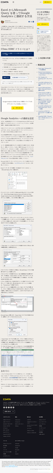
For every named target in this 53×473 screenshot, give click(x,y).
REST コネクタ (6, 430)
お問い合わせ (46, 2)
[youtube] (9, 407)
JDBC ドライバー (6, 421)
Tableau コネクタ (6, 436)
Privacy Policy (12, 465)
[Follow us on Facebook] (29, 21)
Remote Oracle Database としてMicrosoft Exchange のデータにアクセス (45, 73)
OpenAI (16, 453)
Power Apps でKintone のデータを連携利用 (44, 69)
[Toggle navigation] (13, 2)
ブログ (4, 447)
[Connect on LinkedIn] (33, 21)
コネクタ (29, 419)
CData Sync (17, 419)
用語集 (4, 453)
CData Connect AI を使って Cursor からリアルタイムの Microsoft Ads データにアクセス (44, 95)
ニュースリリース (42, 421)
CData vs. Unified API (31, 432)
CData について (42, 419)
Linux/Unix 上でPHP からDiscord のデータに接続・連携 (45, 112)
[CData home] (5, 2)
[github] (11, 407)
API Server (5, 428)
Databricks (17, 445)
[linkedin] (4, 407)
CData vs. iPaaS (30, 430)
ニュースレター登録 (7, 451)
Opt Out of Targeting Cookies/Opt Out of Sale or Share (40, 469)
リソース (5, 449)
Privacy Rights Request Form (11, 466)
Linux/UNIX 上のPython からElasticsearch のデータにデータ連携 (44, 107)
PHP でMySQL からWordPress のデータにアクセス (45, 79)
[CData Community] (13, 407)
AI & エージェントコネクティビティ (32, 426)
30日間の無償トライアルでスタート (19, 77)
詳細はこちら (6, 77)
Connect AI (17, 421)
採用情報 (41, 432)
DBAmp (16, 426)
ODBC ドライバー (7, 419)
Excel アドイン (6, 432)
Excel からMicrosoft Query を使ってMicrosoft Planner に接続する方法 (45, 89)
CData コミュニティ (7, 443)
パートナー (29, 428)
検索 (40, 2)
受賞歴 (40, 426)
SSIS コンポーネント (19, 424)
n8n (16, 451)
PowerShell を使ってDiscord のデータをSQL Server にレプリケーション (45, 118)
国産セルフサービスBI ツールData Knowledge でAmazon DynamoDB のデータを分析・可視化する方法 (45, 101)
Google (16, 447)
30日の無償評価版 (13, 377)
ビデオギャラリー (6, 456)
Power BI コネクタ (7, 434)
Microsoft (17, 449)
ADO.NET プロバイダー (8, 424)
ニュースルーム (42, 424)
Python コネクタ (6, 426)
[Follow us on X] (31, 21)
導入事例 (5, 445)
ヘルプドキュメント (19, 163)
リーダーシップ (42, 428)
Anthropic (17, 443)
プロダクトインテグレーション (32, 422)
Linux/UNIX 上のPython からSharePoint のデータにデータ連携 (45, 84)
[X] (6, 407)
